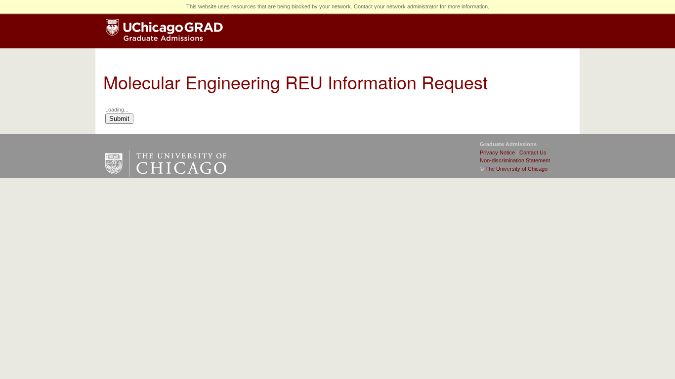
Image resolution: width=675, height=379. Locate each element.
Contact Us (533, 152)
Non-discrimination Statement (515, 160)
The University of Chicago (516, 169)
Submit (119, 118)
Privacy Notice (497, 152)
